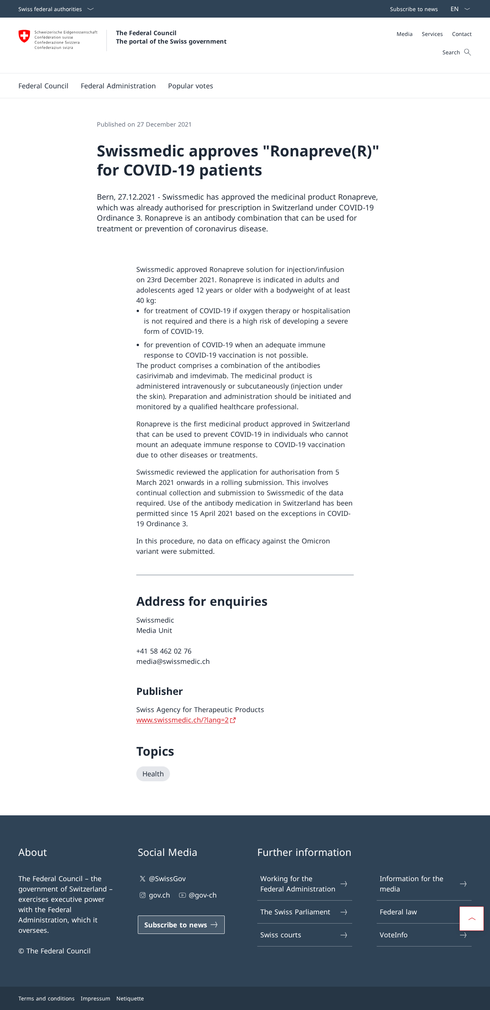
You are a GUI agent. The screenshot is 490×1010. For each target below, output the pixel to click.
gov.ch (159, 894)
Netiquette (130, 998)
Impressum (95, 998)
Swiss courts (280, 934)
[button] (43, 85)
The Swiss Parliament (295, 911)
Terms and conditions (46, 998)
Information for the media (411, 883)
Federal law (398, 911)
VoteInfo (394, 934)
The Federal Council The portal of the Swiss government (171, 37)
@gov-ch (203, 894)
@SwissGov (167, 878)
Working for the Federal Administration (297, 883)
